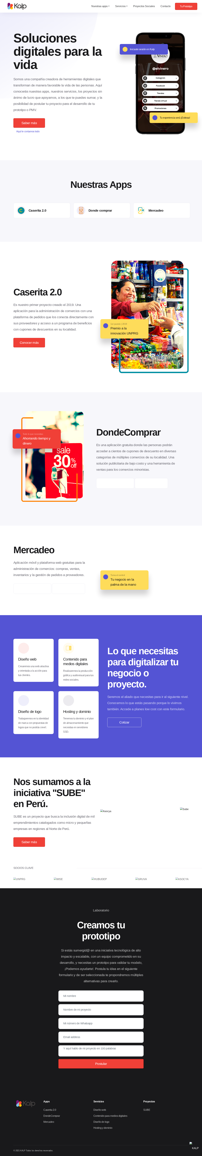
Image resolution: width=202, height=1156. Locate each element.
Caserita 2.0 (49, 1110)
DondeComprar (51, 1116)
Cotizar (124, 722)
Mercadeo (48, 1122)
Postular (101, 1063)
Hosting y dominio (102, 1128)
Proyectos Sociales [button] (144, 6)
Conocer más (29, 342)
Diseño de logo (101, 1122)
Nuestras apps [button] (99, 6)
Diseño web (99, 1110)
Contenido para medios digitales (110, 1116)
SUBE (146, 1110)
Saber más (29, 123)
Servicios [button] (120, 6)
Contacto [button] (165, 6)
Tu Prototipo (186, 6)
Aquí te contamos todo (27, 131)
